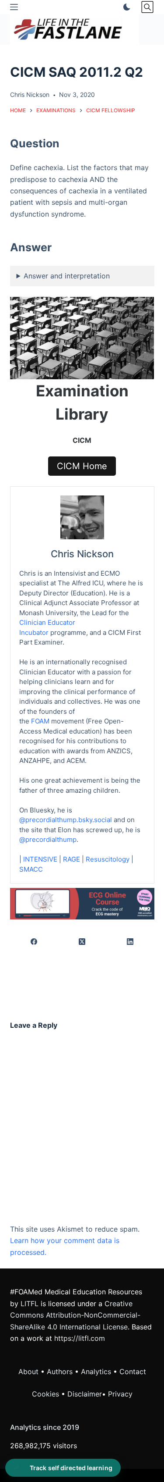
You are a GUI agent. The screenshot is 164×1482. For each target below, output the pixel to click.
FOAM (40, 721)
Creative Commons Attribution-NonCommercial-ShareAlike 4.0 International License (75, 1315)
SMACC (31, 869)
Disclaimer (84, 1393)
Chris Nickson (82, 553)
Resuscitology (107, 859)
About (28, 1371)
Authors (60, 1371)
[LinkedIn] (130, 942)
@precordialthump (48, 839)
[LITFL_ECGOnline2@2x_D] (82, 902)
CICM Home (82, 466)
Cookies (46, 1393)
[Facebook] (34, 942)
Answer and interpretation (67, 275)
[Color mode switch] (125, 7)
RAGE (71, 859)
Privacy (120, 1393)
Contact (132, 1371)
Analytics (96, 1371)
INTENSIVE (40, 859)
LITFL (29, 1303)
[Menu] (14, 7)
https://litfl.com (79, 1338)
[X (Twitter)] (82, 942)
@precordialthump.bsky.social (65, 820)
